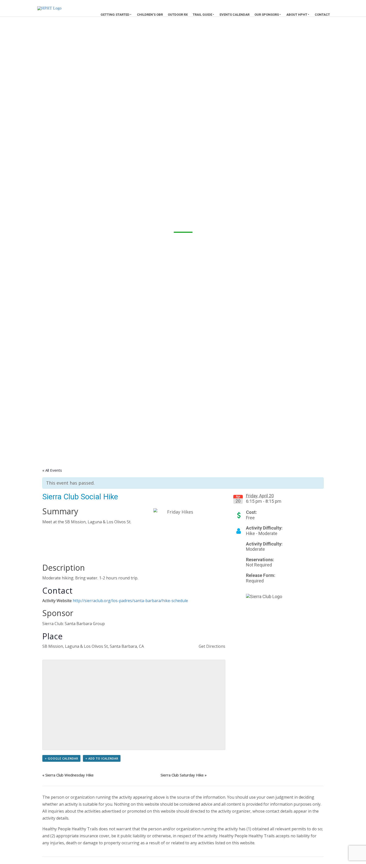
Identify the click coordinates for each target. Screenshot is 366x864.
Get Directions (212, 646)
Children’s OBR (150, 14)
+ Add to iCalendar (101, 758)
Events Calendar (234, 14)
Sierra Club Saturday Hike (184, 774)
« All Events (52, 470)
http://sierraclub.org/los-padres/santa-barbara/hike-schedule (130, 600)
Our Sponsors (266, 14)
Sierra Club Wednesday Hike (68, 774)
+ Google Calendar (61, 758)
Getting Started (115, 14)
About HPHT (296, 14)
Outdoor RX (178, 14)
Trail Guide (202, 14)
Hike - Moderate (261, 533)
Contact (322, 14)
